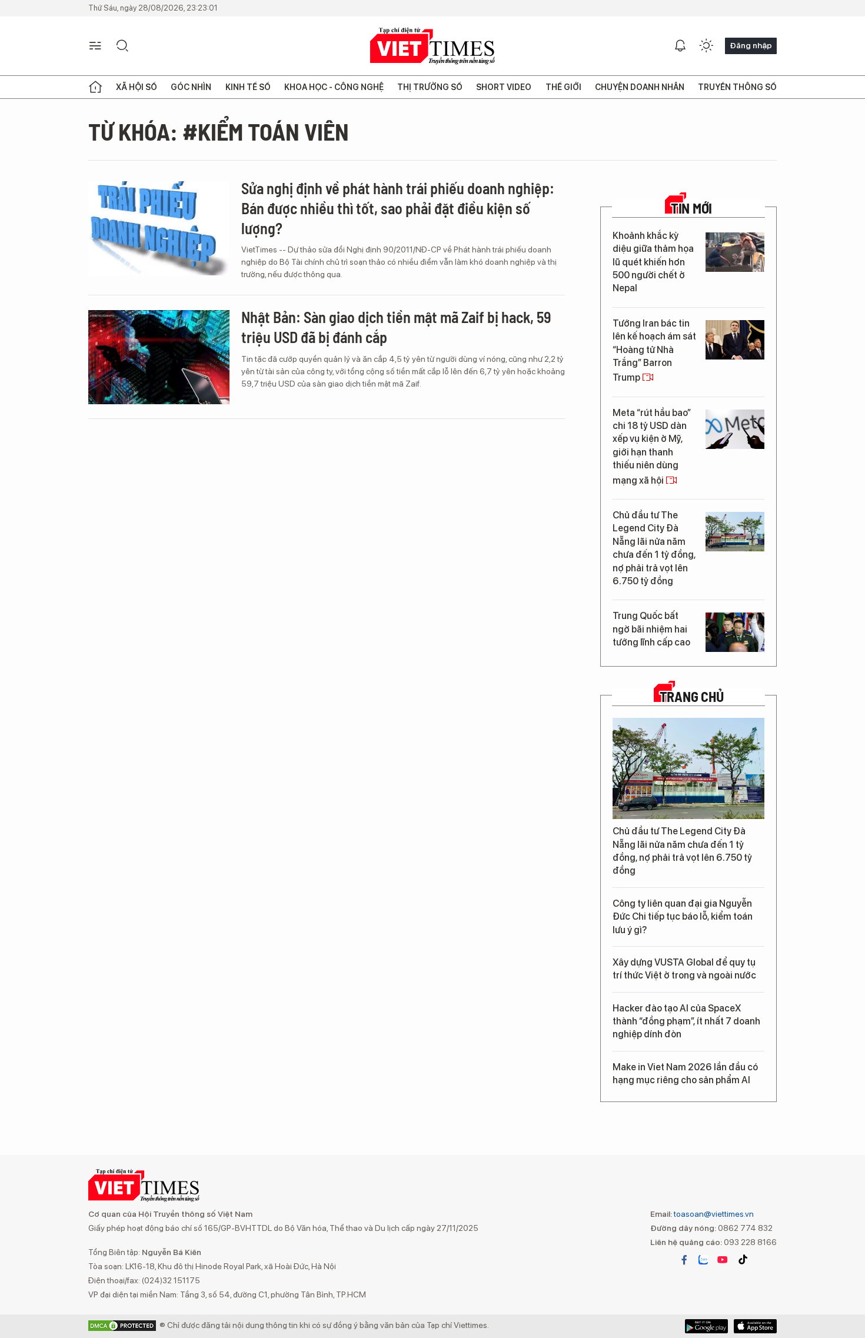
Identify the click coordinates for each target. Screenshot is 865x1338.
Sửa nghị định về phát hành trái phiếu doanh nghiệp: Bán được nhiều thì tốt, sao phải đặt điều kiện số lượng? (397, 208)
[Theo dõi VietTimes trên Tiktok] (742, 1259)
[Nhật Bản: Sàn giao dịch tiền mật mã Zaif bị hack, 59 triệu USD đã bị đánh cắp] (158, 357)
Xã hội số (136, 87)
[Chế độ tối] (706, 46)
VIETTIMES (432, 46)
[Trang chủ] (95, 87)
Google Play (755, 1326)
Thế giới (563, 87)
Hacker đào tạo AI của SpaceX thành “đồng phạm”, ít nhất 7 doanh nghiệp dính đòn (686, 1021)
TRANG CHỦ (692, 696)
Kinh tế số (248, 87)
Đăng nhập (751, 45)
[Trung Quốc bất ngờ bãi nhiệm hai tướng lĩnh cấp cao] (735, 632)
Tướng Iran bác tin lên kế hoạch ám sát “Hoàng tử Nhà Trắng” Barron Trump (654, 351)
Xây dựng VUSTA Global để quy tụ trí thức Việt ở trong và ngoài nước (684, 969)
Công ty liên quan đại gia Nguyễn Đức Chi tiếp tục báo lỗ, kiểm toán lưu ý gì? (683, 917)
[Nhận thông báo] (680, 46)
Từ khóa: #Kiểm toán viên (218, 131)
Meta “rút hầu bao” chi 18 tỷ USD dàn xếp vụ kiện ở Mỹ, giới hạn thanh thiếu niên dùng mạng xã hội (652, 446)
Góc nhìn (191, 87)
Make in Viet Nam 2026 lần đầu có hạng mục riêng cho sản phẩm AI (685, 1073)
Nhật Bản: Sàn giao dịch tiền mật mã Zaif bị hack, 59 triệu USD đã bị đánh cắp (396, 327)
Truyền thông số (737, 87)
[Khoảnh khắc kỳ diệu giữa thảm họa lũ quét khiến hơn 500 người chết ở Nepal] (735, 252)
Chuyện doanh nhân (639, 87)
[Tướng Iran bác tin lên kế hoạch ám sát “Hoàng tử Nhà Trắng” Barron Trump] (735, 340)
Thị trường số (430, 87)
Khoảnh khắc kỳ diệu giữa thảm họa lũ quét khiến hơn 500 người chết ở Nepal (653, 262)
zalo (703, 1259)
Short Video (503, 87)
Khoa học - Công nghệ (334, 87)
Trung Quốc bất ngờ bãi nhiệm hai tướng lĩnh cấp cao (651, 629)
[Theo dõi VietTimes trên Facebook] (684, 1259)
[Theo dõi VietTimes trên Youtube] (722, 1259)
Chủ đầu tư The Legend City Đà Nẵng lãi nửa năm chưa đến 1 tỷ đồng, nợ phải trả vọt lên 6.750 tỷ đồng (654, 548)
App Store (706, 1326)
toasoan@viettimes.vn (713, 1214)
